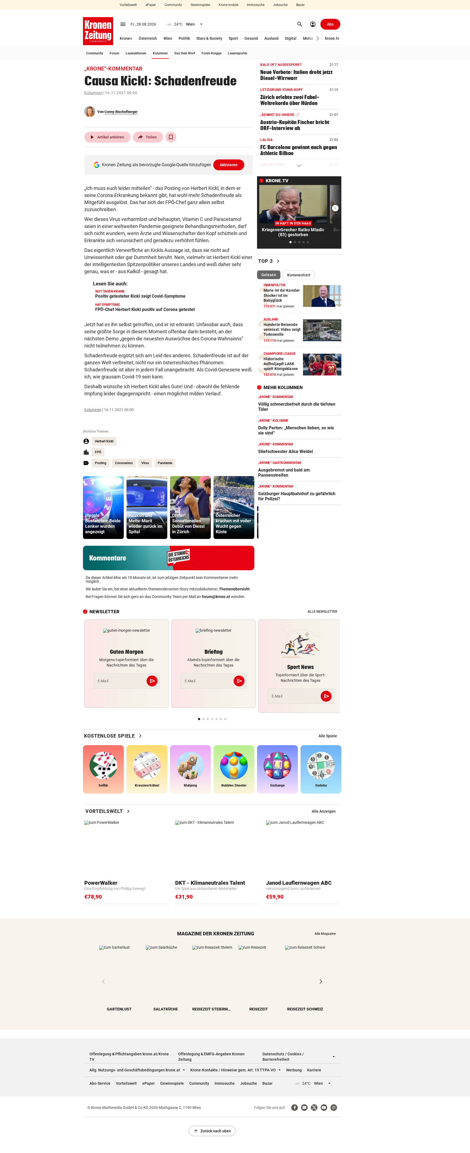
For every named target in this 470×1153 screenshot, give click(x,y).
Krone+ (126, 38)
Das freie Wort (184, 53)
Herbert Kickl (104, 441)
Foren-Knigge (211, 53)
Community (173, 5)
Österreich (148, 38)
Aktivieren (229, 165)
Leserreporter (237, 53)
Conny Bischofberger (121, 112)
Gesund (251, 38)
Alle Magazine (325, 934)
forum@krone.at (216, 596)
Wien (167, 38)
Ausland (271, 38)
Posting (100, 463)
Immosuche (255, 5)
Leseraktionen (136, 53)
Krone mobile (228, 5)
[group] (103, 507)
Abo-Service (99, 1083)
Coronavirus (124, 463)
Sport (233, 38)
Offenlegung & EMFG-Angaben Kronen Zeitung (211, 1057)
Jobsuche (280, 5)
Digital (290, 38)
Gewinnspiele (200, 5)
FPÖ (98, 452)
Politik (184, 38)
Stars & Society (209, 38)
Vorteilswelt (128, 5)
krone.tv (332, 38)
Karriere (314, 1070)
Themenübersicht (234, 589)
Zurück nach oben (212, 1131)
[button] (318, 38)
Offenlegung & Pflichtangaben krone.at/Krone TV (129, 1057)
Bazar (300, 5)
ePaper (151, 5)
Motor (308, 38)
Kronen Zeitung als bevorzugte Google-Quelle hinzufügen (170, 164)
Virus (145, 463)
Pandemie (165, 463)
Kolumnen (160, 53)
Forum (114, 53)
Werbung (294, 1070)
